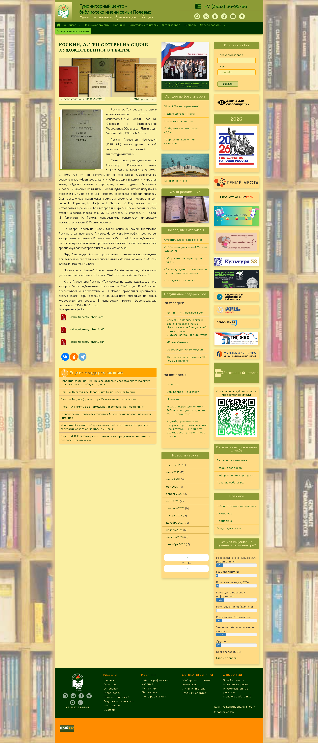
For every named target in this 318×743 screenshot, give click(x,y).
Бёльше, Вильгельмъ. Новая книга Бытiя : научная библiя (98, 392)
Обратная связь (223, 712)
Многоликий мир (175, 180)
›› (187, 568)
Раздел (222, 66)
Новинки (119, 25)
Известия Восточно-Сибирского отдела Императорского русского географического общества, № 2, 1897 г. (105, 427)
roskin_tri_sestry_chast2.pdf (86, 329)
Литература (224, 513)
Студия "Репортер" (195, 692)
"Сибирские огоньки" (197, 680)
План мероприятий (96, 25)
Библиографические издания (236, 506)
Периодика (224, 520)
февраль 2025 (175, 508)
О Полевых (111, 688)
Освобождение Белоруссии (185, 349)
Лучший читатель (194, 688)
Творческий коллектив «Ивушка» (179, 141)
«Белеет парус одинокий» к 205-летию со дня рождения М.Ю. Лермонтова (186, 410)
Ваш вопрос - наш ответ (183, 391)
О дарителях (112, 692)
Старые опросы (226, 658)
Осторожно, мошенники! (72, 31)
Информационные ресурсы (235, 475)
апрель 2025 (174, 493)
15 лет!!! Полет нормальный (181, 106)
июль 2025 (173, 472)
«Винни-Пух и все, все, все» (185, 312)
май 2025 (172, 486)
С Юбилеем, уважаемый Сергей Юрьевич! (185, 249)
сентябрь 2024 (175, 544)
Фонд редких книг (228, 528)
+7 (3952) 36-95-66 (226, 6)
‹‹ (187, 557)
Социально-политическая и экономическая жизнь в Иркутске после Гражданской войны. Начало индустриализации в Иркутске (187, 327)
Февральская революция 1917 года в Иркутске (187, 358)
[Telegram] (82, 357)
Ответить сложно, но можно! (183, 239)
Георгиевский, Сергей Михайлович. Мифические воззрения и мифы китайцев (106, 415)
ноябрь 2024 (174, 529)
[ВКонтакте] (65, 357)
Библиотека (236, 197)
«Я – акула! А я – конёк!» (185, 86)
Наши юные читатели (178, 121)
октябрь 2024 (175, 537)
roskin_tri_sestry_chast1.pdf (86, 316)
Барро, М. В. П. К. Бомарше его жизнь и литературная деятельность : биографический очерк (106, 438)
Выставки (190, 25)
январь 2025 (174, 515)
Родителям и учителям (144, 25)
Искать (228, 83)
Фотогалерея (171, 25)
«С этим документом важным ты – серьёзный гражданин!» (185, 271)
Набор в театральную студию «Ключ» (183, 260)
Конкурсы (189, 684)
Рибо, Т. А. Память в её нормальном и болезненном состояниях (102, 406)
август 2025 (173, 465)
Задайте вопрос (234, 680)
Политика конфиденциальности (234, 706)
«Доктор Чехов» (177, 342)
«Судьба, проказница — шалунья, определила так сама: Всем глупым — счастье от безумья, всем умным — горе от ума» (187, 429)
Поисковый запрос (230, 54)
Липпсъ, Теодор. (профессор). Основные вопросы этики (98, 399)
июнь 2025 (173, 479)
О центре (69, 25)
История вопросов (229, 467)
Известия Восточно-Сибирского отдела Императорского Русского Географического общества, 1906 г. (105, 382)
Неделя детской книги (179, 113)
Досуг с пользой (209, 25)
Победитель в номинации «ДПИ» (181, 130)
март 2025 (172, 501)
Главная (58, 25)
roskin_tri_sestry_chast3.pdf (86, 341)
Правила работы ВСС (230, 482)
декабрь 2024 (175, 522)
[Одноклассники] (74, 357)
